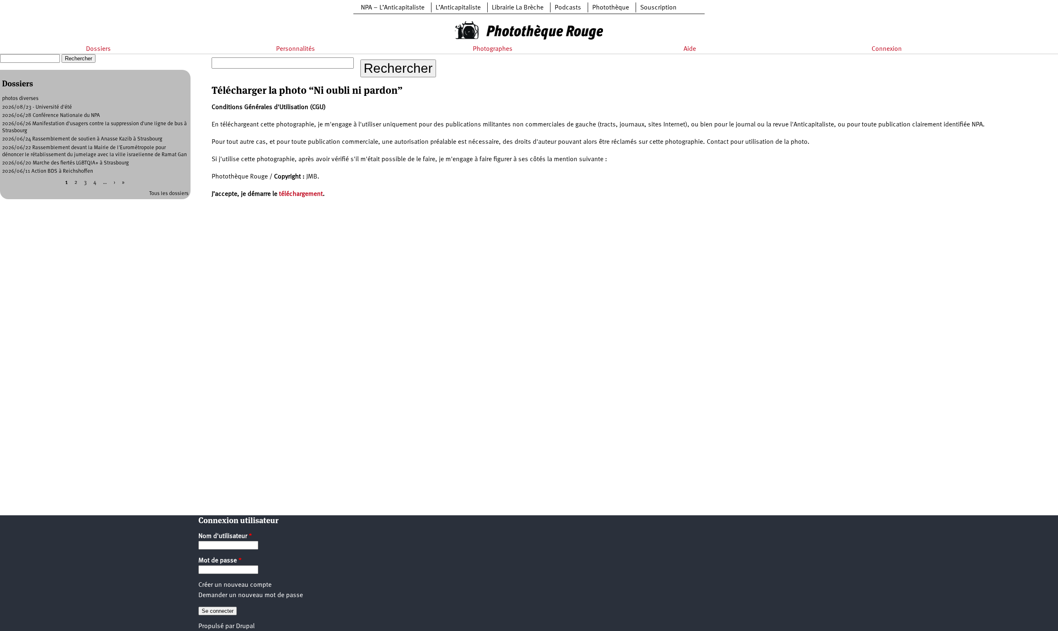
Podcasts (568, 8)
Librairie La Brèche (517, 8)
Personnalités (295, 49)
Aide (690, 49)
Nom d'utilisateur (225, 536)
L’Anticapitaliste (458, 8)
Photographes (492, 49)
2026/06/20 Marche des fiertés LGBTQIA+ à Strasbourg (65, 163)
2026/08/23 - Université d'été (37, 107)
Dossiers (98, 49)
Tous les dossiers (168, 193)
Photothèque (610, 8)
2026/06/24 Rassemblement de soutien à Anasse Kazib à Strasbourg (82, 139)
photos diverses (20, 98)
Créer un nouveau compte (235, 585)
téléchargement (301, 194)
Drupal (245, 626)
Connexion (887, 49)
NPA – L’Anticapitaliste (392, 8)
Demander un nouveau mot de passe (250, 595)
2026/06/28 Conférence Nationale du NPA (51, 115)
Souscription (658, 8)
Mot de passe (220, 560)
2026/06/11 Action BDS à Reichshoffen (47, 171)
